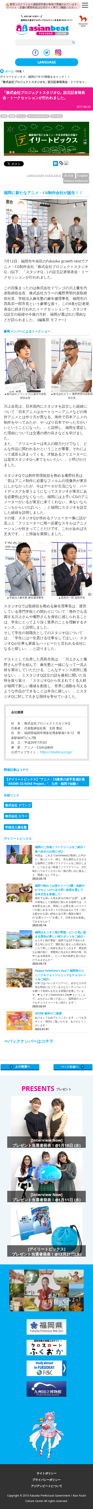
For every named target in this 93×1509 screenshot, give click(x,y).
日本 (3, 116)
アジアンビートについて (46, 1486)
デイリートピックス (18, 838)
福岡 (11, 116)
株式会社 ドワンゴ (18, 805)
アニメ (21, 116)
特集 (19, 71)
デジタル (56, 116)
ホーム (9, 71)
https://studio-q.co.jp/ (56, 752)
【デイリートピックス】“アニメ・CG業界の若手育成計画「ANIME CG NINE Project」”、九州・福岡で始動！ (45, 781)
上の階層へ (20, 1067)
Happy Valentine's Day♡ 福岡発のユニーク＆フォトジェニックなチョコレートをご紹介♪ (60, 975)
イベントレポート (38, 116)
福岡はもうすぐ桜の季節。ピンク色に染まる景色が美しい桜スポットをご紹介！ (60, 934)
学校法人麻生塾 (16, 827)
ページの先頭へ (72, 1067)
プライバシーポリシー (46, 1480)
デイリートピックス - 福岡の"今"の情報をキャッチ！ (33, 77)
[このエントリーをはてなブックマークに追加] (55, 164)
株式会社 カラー (16, 816)
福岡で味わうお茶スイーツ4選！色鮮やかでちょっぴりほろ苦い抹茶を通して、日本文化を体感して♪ (60, 890)
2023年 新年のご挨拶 (48, 1013)
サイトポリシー (47, 1473)
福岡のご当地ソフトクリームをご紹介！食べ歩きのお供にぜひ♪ (60, 849)
